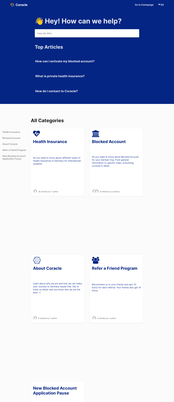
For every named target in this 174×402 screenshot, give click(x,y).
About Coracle (10, 144)
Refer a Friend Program (14, 150)
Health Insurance (11, 132)
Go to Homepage (144, 4)
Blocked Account (11, 138)
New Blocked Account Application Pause (14, 157)
